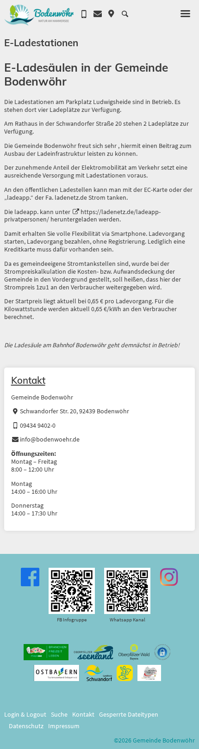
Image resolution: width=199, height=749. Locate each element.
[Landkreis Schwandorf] (98, 673)
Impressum (64, 726)
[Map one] (46, 652)
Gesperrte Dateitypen (128, 714)
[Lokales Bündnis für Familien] (149, 673)
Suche (59, 714)
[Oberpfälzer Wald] (133, 652)
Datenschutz (26, 726)
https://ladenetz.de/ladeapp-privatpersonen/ (82, 216)
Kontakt (28, 380)
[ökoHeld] (125, 673)
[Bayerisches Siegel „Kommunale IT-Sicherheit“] (162, 652)
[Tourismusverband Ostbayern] (56, 673)
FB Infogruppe (72, 619)
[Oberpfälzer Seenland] (93, 652)
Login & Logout (25, 714)
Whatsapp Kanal (127, 619)
